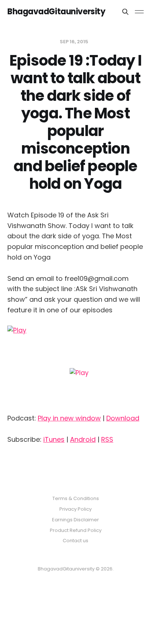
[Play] (75, 367)
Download (122, 418)
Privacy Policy (75, 509)
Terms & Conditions (75, 498)
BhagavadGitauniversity (56, 12)
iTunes (54, 439)
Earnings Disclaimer (75, 519)
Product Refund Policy (76, 530)
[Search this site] (125, 11)
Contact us (75, 540)
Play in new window (69, 418)
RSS (107, 439)
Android (83, 439)
